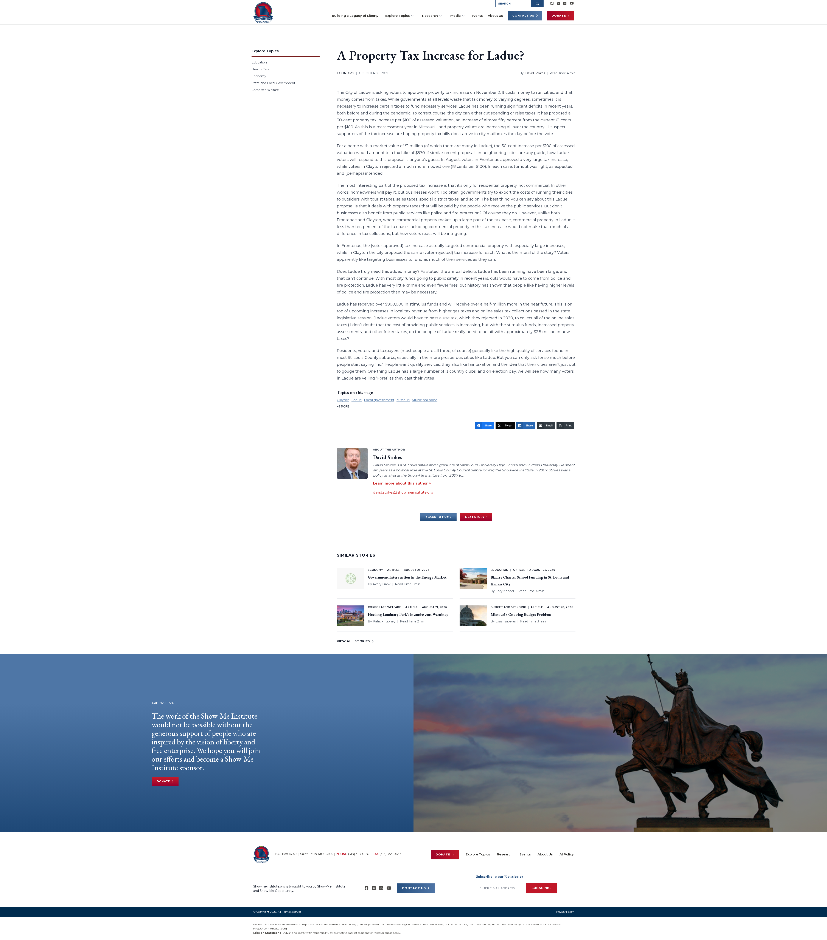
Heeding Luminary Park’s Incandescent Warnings (408, 614)
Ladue (356, 400)
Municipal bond (424, 400)
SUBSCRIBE (542, 888)
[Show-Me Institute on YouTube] (572, 3)
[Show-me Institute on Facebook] (551, 3)
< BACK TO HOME (438, 517)
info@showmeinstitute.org (270, 928)
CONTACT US (414, 888)
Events (477, 16)
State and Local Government (273, 83)
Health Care (260, 69)
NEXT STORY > (476, 517)
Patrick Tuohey (384, 621)
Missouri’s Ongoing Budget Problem (521, 614)
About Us (495, 16)
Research (430, 16)
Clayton (343, 400)
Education (259, 62)
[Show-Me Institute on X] (558, 3)
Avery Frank (381, 584)
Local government (379, 400)
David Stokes (535, 73)
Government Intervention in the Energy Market (407, 577)
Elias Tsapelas (506, 621)
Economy (259, 76)
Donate (559, 15)
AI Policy (567, 854)
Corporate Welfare (265, 90)
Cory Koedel (505, 591)
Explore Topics (397, 16)
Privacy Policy (565, 911)
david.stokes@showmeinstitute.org (403, 492)
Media (455, 16)
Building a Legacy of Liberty (355, 16)
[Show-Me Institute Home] (263, 12)
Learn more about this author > (402, 483)
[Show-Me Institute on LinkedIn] (564, 3)
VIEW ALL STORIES (353, 641)
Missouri (403, 400)
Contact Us (523, 15)
